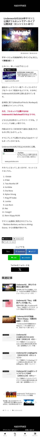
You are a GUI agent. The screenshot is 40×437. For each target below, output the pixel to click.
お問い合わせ (29, 430)
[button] (36, 338)
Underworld (8, 239)
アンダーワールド (9, 242)
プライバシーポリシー (10, 430)
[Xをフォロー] (20, 269)
